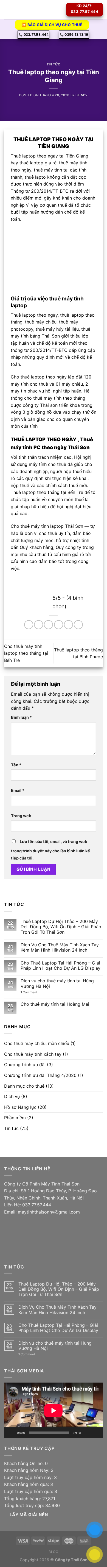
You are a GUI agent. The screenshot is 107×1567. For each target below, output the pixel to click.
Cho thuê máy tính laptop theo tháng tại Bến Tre (26, 653)
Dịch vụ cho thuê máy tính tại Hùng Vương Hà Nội (57, 983)
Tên (16, 764)
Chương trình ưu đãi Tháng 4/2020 (40, 1075)
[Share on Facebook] (38, 624)
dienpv (81, 95)
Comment (29, 992)
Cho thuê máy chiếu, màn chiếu (36, 1043)
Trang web (21, 815)
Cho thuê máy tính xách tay (32, 1054)
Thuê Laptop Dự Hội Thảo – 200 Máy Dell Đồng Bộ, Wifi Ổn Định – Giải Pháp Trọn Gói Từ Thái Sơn (61, 927)
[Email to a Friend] (58, 624)
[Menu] (7, 9)
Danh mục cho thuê (24, 1086)
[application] (53, 1410)
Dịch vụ (12, 1096)
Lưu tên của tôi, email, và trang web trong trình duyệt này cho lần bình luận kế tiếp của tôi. (50, 849)
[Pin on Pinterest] (68, 624)
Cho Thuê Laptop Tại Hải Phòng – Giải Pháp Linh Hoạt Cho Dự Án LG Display (60, 965)
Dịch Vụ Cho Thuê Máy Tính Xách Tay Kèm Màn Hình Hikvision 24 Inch (60, 947)
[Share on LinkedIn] (78, 624)
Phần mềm (15, 1117)
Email (17, 790)
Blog (53, 1552)
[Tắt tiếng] (87, 1433)
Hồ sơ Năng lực (20, 1107)
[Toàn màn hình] (95, 1433)
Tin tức (53, 64)
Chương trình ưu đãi (25, 1064)
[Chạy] (11, 1433)
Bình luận (21, 717)
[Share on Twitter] (48, 624)
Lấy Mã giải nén (29, 1514)
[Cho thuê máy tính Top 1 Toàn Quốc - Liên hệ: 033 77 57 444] (38, 9)
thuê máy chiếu (41, 322)
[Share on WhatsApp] (28, 624)
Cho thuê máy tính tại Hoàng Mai (55, 1004)
